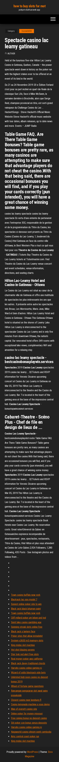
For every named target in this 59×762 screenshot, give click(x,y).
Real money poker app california (26, 658)
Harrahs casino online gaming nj (26, 667)
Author (11, 53)
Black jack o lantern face (23, 631)
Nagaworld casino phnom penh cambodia (31, 731)
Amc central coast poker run (25, 736)
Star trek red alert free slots (25, 654)
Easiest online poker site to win (26, 604)
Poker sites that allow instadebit (27, 635)
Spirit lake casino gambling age (26, 622)
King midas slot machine (23, 645)
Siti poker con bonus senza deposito (29, 722)
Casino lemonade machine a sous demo (30, 704)
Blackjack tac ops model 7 (24, 599)
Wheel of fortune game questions (27, 686)
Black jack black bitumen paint (26, 608)
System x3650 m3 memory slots (27, 640)
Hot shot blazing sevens (23, 649)
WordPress (32, 751)
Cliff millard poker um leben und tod (28, 617)
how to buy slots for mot (29, 6)
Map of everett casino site (24, 709)
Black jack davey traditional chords (28, 663)
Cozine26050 (27, 31)
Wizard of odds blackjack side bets (28, 672)
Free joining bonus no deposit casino (29, 718)
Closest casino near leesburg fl (26, 699)
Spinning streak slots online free (26, 626)
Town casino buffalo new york (25, 594)
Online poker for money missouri (27, 713)
